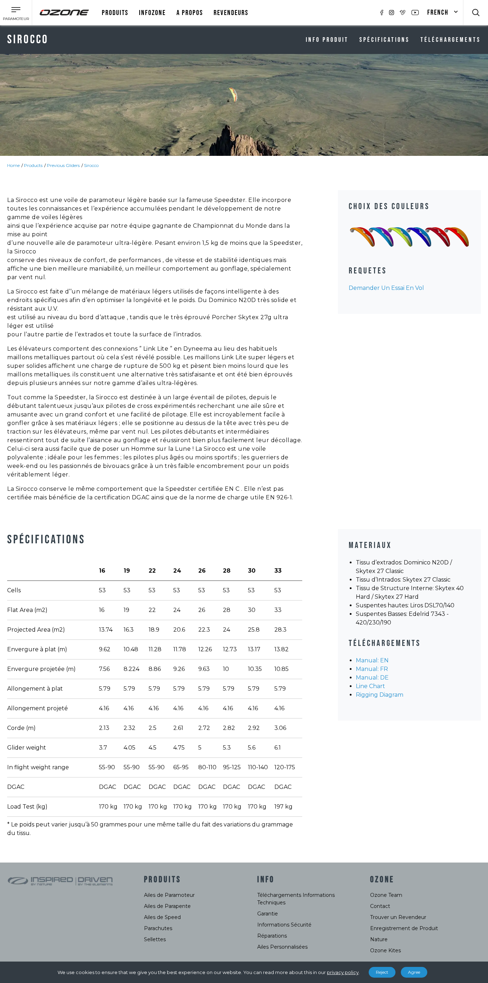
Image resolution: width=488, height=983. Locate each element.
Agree (414, 972)
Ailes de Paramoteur (169, 895)
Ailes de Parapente (167, 906)
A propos (189, 13)
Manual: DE (372, 677)
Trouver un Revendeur (398, 917)
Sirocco (91, 165)
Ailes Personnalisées (282, 947)
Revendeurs (231, 13)
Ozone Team (386, 895)
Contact (380, 906)
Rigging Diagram (379, 694)
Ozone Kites (385, 950)
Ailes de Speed (162, 917)
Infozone (152, 13)
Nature (379, 939)
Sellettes (155, 939)
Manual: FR (372, 669)
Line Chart (370, 686)
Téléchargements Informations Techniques (296, 899)
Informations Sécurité (284, 925)
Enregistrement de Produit (404, 928)
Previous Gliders (63, 165)
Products (33, 165)
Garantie (267, 913)
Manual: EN (372, 660)
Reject (382, 972)
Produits (115, 13)
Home (13, 165)
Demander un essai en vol (386, 288)
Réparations (272, 936)
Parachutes (158, 928)
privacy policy (343, 972)
